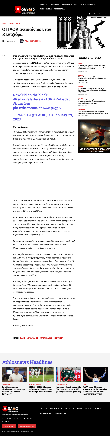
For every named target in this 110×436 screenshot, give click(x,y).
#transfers (21, 103)
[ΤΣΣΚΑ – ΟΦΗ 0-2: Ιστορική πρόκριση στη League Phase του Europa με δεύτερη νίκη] (41, 374)
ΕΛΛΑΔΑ (80, 63)
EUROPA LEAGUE (35, 384)
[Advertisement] (44, 182)
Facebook (8, 418)
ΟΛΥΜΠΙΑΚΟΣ (7, 384)
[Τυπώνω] (4, 91)
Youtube (29, 418)
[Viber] (4, 76)
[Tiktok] (105, 14)
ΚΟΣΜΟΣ (80, 75)
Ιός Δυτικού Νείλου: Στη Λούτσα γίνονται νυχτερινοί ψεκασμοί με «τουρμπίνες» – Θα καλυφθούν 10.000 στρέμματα (91, 101)
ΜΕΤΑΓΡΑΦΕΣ (32, 338)
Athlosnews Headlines (27, 362)
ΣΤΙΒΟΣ (85, 384)
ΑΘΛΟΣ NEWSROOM (33, 41)
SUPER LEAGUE (8, 23)
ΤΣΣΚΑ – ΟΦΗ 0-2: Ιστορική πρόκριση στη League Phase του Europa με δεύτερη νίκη (40, 389)
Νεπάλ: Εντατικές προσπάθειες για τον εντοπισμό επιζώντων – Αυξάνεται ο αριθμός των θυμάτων (92, 78)
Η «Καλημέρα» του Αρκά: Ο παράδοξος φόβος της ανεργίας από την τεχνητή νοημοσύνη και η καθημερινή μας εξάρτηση (92, 66)
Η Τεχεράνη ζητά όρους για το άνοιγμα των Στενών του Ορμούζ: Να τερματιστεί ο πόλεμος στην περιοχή (92, 90)
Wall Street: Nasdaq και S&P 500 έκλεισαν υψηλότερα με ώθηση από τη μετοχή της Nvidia (93, 112)
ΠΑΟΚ (18, 23)
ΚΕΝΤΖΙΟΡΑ (58, 338)
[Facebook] (89, 14)
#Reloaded (62, 99)
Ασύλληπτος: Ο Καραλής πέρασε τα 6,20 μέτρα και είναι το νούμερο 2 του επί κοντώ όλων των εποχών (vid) (95, 390)
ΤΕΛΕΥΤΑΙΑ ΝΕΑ (89, 57)
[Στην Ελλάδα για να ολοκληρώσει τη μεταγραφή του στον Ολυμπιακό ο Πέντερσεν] (14, 374)
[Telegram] (4, 81)
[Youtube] (100, 14)
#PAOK (47, 99)
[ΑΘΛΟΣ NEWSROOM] (22, 41)
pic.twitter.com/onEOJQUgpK (37, 107)
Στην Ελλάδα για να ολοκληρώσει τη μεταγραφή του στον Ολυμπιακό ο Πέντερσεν (13, 390)
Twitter (18, 418)
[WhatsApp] (4, 71)
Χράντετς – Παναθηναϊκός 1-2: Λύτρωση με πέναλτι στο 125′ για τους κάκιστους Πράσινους (68, 389)
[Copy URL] (4, 86)
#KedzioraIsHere (26, 99)
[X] (4, 66)
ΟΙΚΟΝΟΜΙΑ (82, 109)
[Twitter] (95, 14)
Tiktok (7, 421)
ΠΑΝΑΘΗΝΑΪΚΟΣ (61, 384)
